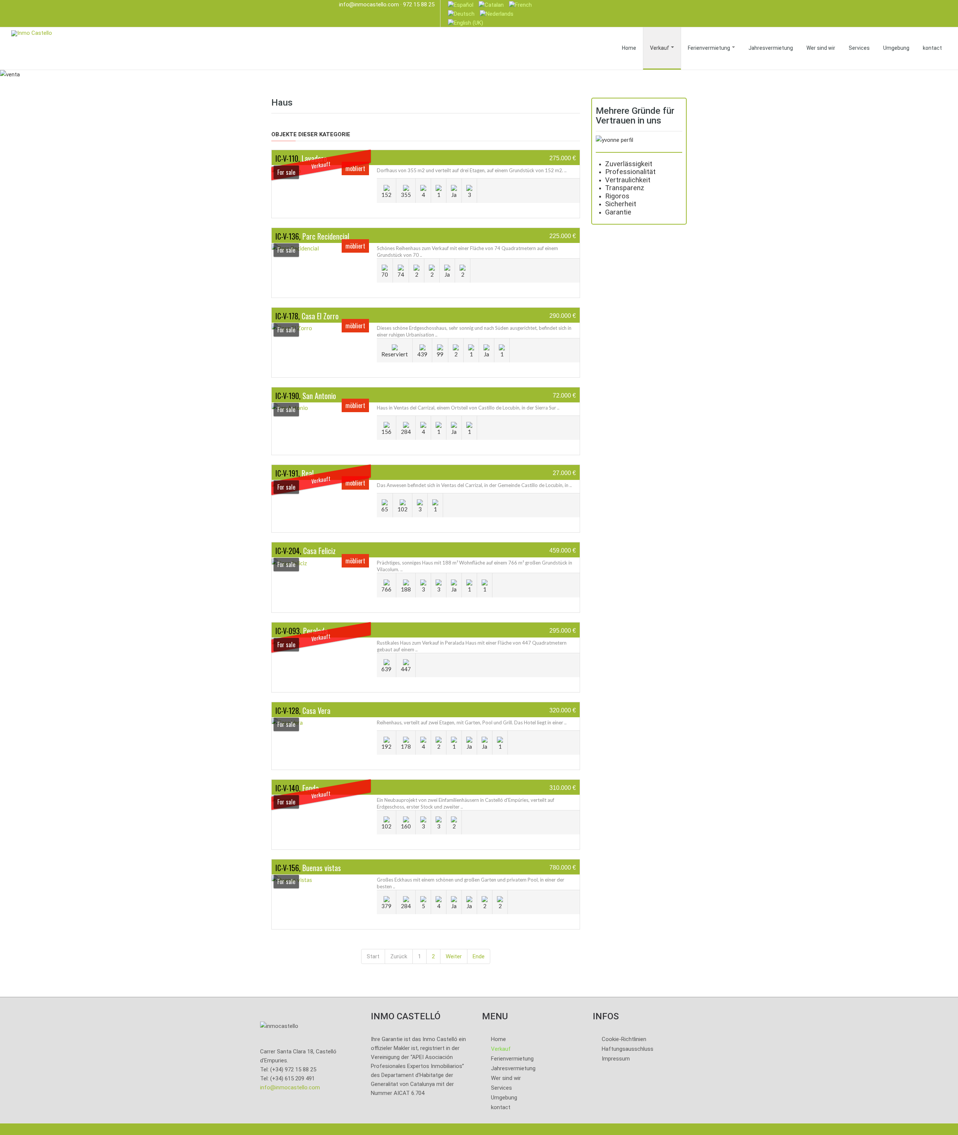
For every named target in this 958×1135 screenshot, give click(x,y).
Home (629, 48)
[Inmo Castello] (31, 32)
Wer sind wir (820, 48)
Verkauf (660, 48)
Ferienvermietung (709, 48)
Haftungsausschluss (627, 1049)
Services (859, 48)
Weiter (454, 956)
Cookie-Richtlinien (624, 1039)
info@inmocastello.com (369, 4)
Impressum (616, 1058)
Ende (479, 956)
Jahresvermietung (770, 48)
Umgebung (896, 48)
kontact (932, 48)
